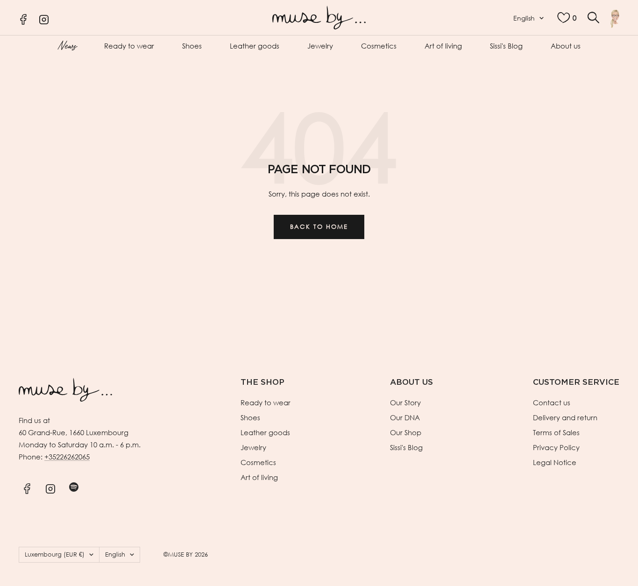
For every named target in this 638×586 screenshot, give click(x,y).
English (524, 18)
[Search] (593, 17)
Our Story (405, 402)
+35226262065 (67, 456)
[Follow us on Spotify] (73, 487)
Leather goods (254, 45)
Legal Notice (554, 462)
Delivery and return (565, 417)
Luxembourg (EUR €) (55, 554)
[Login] (614, 19)
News (67, 45)
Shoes (192, 45)
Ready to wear (129, 45)
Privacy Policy (556, 447)
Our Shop (405, 432)
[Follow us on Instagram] (50, 487)
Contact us (551, 402)
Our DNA (405, 417)
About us (566, 45)
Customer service (576, 382)
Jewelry (320, 45)
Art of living (443, 45)
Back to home (319, 227)
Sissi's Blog (506, 45)
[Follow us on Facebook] (27, 487)
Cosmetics (379, 45)
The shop (262, 382)
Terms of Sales (556, 432)
